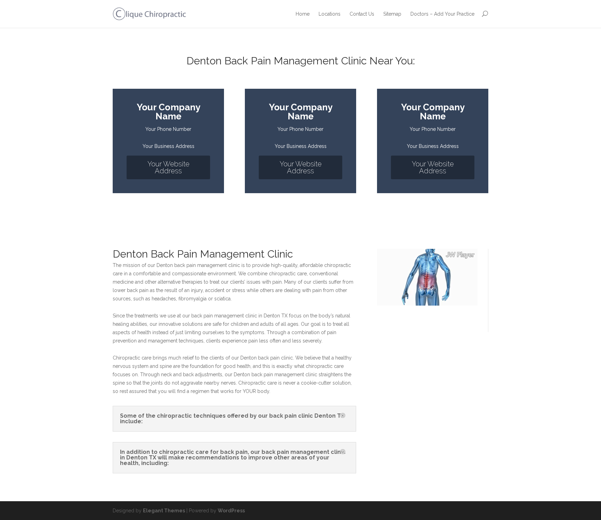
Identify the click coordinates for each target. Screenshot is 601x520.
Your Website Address (168, 167)
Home (303, 14)
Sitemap (392, 14)
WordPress (231, 510)
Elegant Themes (164, 510)
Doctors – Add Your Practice (442, 14)
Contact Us (362, 14)
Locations (329, 14)
